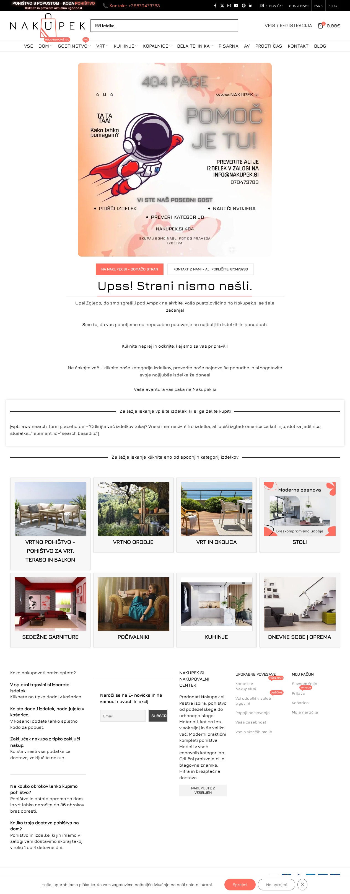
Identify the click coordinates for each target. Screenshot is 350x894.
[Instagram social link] (229, 5)
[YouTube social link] (236, 5)
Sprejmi (240, 884)
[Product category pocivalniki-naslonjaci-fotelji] (133, 610)
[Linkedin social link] (250, 5)
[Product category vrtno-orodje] (133, 515)
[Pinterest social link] (243, 5)
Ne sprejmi (276, 884)
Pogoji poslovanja (252, 712)
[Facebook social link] (215, 5)
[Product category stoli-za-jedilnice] (300, 515)
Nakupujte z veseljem (203, 790)
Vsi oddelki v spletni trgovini (258, 700)
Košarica (300, 702)
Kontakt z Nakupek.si (258, 685)
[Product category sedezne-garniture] (50, 610)
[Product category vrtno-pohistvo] (50, 524)
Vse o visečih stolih (253, 731)
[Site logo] (47, 24)
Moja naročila (305, 712)
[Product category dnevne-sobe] (300, 610)
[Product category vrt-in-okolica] (217, 515)
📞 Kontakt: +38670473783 (131, 5)
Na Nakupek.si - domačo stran (129, 269)
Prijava (301, 692)
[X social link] (222, 5)
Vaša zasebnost (250, 722)
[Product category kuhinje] (217, 610)
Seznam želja (304, 683)
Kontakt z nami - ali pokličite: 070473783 (210, 269)
